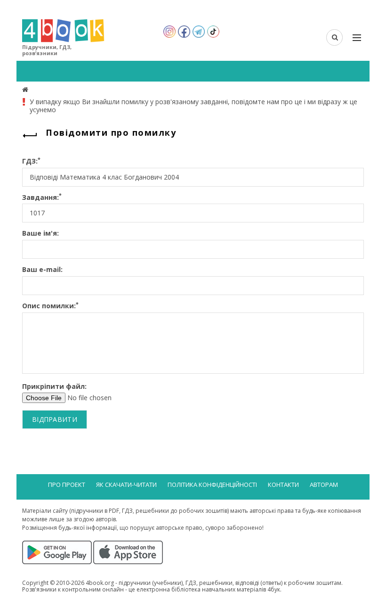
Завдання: (42, 198)
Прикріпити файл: (54, 387)
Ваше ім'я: (40, 234)
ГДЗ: (31, 161)
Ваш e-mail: (42, 270)
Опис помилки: (50, 306)
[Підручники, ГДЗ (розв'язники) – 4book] (26, 89)
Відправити (54, 419)
